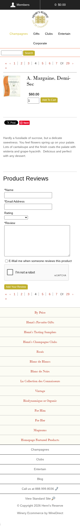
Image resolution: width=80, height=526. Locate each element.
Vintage (40, 391)
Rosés (40, 351)
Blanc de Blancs (40, 361)
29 (68, 63)
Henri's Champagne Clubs (40, 342)
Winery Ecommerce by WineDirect (40, 513)
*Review (9, 223)
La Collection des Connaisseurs (40, 381)
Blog (40, 479)
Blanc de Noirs (40, 371)
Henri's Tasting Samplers (40, 332)
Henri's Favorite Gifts (40, 322)
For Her (40, 420)
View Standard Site (38, 498)
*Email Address (14, 201)
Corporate (40, 43)
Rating (8, 213)
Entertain (64, 33)
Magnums (40, 430)
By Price (40, 312)
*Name (8, 190)
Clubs (49, 33)
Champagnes (19, 33)
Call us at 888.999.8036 (38, 488)
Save (26, 122)
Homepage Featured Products (40, 440)
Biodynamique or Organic (40, 400)
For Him (40, 410)
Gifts (36, 33)
